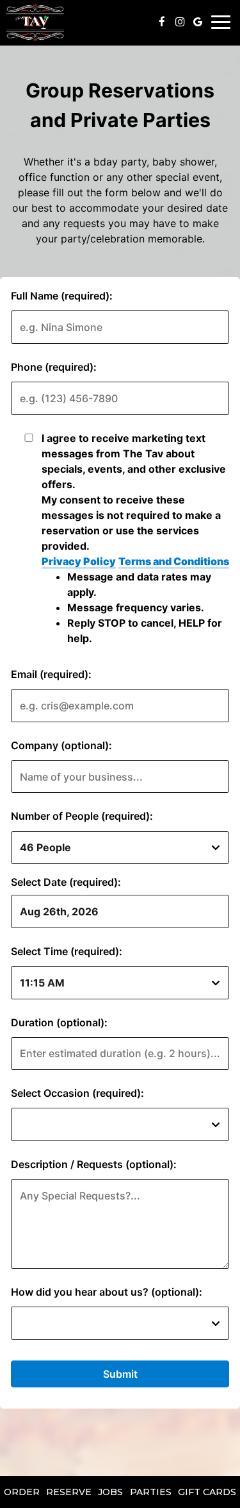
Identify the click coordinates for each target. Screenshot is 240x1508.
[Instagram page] (180, 22)
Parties (151, 1492)
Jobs (110, 1492)
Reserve (69, 1492)
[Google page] (198, 22)
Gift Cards (207, 1492)
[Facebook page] (162, 22)
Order (22, 1492)
